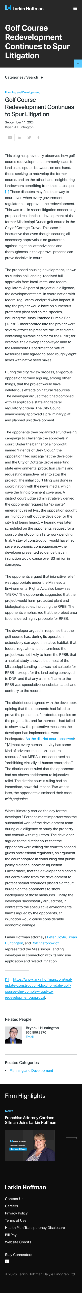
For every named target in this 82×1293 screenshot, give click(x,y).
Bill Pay (11, 1235)
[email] (10, 137)
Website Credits (18, 1242)
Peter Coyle (56, 937)
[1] (7, 192)
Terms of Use (15, 1220)
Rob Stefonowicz (45, 943)
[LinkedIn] (7, 1261)
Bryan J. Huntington (42, 1028)
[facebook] (38, 137)
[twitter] (29, 137)
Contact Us (14, 1199)
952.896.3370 (36, 1032)
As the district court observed (49, 739)
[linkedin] (19, 137)
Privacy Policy (16, 1213)
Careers (11, 1206)
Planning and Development (31, 1071)
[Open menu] (75, 9)
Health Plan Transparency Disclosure (35, 1228)
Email (30, 1037)
